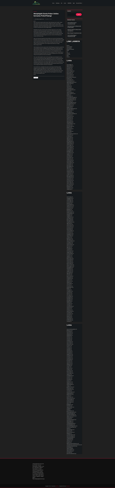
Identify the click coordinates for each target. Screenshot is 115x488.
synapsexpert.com (70, 313)
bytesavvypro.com (70, 165)
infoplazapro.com (70, 155)
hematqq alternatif (39, 470)
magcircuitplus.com (70, 182)
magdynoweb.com (70, 252)
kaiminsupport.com (70, 72)
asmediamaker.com (70, 88)
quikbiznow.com (69, 316)
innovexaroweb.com (70, 253)
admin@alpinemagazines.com (39, 19)
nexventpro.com (69, 361)
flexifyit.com (69, 288)
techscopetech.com (70, 250)
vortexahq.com (69, 348)
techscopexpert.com (70, 148)
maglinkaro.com (69, 255)
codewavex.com (69, 237)
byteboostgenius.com (70, 266)
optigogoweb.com (70, 318)
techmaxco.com (69, 378)
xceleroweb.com (69, 317)
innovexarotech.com (70, 180)
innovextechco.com (70, 233)
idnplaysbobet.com (70, 422)
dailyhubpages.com (70, 420)
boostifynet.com (69, 360)
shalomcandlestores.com (71, 93)
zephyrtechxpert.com (70, 244)
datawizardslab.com (70, 384)
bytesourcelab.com (70, 276)
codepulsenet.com (70, 269)
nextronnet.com (69, 292)
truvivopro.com (69, 345)
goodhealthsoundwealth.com (72, 113)
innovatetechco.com (70, 152)
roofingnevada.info (70, 438)
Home (53, 3)
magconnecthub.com (70, 264)
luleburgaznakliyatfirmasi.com (72, 108)
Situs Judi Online (79, 3)
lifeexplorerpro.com (70, 394)
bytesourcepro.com (70, 258)
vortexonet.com (69, 339)
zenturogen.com (69, 294)
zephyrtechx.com (70, 363)
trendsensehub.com (70, 400)
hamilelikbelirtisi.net (70, 375)
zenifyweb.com (69, 408)
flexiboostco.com (70, 330)
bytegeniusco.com (70, 158)
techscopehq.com (70, 272)
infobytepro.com (69, 214)
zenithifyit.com (69, 349)
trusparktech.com (70, 358)
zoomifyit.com (69, 321)
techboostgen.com (70, 200)
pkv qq (40, 463)
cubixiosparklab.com (70, 230)
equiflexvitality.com (70, 417)
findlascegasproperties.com (71, 412)
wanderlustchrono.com (71, 398)
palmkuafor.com (69, 68)
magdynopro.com (70, 153)
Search (69, 11)
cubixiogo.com (69, 304)
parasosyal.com (69, 111)
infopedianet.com (70, 268)
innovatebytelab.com (70, 213)
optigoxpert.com (69, 364)
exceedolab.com (69, 379)
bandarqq (36, 473)
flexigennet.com (69, 127)
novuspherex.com (70, 355)
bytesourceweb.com (70, 175)
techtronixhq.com (70, 196)
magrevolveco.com (70, 179)
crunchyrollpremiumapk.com (72, 97)
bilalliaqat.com (69, 433)
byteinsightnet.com (70, 220)
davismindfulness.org (70, 449)
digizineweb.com (69, 223)
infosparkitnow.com (70, 206)
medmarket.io (69, 130)
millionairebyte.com (70, 451)
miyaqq (42, 476)
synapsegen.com (69, 299)
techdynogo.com (69, 136)
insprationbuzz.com (70, 75)
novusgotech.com (70, 291)
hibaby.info (69, 428)
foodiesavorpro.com (70, 389)
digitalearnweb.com (70, 65)
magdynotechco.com (70, 205)
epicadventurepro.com (71, 392)
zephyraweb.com (70, 351)
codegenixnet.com (70, 173)
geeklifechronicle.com (70, 386)
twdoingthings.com (70, 122)
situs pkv (68, 53)
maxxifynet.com (69, 340)
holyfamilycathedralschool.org (72, 446)
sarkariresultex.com (70, 83)
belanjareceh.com (70, 73)
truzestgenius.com (70, 242)
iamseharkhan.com (70, 79)
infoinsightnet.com (70, 218)
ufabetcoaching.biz (70, 448)
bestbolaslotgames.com (71, 424)
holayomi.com (69, 442)
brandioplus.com (70, 297)
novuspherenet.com (70, 306)
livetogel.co (69, 409)
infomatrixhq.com (70, 229)
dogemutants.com (70, 118)
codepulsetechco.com (70, 222)
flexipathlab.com (69, 301)
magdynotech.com (70, 271)
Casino (65, 3)
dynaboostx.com (69, 368)
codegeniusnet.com (70, 217)
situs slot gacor (35, 468)
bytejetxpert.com (70, 186)
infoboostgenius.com (70, 162)
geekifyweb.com (69, 209)
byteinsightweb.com (70, 141)
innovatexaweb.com (70, 204)
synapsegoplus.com (70, 267)
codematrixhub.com (70, 160)
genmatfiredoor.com (70, 410)
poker (68, 55)
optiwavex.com (69, 308)
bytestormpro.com (70, 397)
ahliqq (68, 50)
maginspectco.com (70, 187)
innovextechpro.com (70, 146)
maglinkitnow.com (70, 140)
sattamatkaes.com (70, 96)
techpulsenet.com (70, 243)
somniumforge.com (70, 106)
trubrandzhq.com (70, 359)
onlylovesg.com (69, 418)
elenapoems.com (70, 114)
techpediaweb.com (70, 150)
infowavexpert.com (70, 157)
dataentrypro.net (70, 69)
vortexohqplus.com (70, 373)
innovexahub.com (70, 341)
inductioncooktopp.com (71, 435)
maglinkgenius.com (70, 234)
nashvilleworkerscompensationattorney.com (74, 444)
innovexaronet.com (70, 227)
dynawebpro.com (70, 298)
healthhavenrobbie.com (71, 413)
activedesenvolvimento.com (71, 419)
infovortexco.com (70, 245)
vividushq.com (69, 302)
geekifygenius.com (70, 404)
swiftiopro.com (69, 374)
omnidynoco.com (70, 310)
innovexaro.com (69, 274)
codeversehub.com (70, 262)
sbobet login (36, 467)
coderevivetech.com (70, 177)
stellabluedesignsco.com (71, 123)
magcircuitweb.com (70, 147)
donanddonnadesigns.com (71, 414)
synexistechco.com (70, 344)
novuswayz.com (69, 365)
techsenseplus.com (70, 161)
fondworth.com (69, 78)
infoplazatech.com (70, 210)
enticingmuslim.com (70, 112)
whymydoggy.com (70, 64)
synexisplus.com (69, 337)
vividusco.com (69, 346)
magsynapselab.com (70, 143)
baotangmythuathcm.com (71, 103)
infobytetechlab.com (70, 171)
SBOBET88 (69, 3)
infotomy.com (69, 132)
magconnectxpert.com (70, 240)
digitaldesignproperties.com (71, 82)
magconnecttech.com (70, 407)
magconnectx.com (70, 439)
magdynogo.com (69, 189)
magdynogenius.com (70, 142)
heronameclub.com (70, 128)
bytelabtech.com (69, 203)
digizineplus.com (69, 273)
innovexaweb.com (70, 296)
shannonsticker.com (70, 74)
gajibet (34, 477)
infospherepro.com (70, 388)
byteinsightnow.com (70, 176)
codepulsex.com (69, 249)
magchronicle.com (70, 137)
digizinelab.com (69, 247)
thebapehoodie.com (70, 109)
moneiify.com (69, 91)
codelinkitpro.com (70, 199)
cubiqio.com (69, 385)
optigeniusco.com (70, 354)
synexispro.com (69, 441)
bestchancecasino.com (71, 432)
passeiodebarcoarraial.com (71, 77)
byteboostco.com (70, 238)
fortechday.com (69, 452)
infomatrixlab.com (70, 261)
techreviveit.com (69, 156)
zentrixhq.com (69, 284)
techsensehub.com (70, 201)
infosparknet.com (70, 277)
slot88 (34, 475)
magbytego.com (69, 215)
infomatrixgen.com (70, 168)
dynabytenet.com (70, 257)
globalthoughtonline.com (71, 89)
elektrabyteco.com (70, 239)
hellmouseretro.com (70, 116)
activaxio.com (69, 380)
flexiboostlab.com (70, 371)
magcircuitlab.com (70, 235)
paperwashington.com (70, 429)
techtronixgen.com (70, 145)
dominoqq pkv (69, 48)
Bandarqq (57, 3)
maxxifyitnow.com (70, 278)
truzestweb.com (69, 312)
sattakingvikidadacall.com (71, 423)
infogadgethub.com (70, 198)
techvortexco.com (70, 208)
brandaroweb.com (70, 320)
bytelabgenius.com (70, 151)
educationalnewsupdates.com (72, 329)
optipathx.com (69, 282)
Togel (74, 3)
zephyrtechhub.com (70, 311)
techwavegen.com (70, 163)
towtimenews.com (70, 101)
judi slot (68, 45)
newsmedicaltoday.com (71, 437)
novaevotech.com (70, 232)
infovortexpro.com (70, 181)
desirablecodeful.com (70, 126)
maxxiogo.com (69, 289)
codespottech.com (70, 135)
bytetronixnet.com (70, 185)
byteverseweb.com (70, 263)
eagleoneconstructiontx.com (72, 415)
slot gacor (40, 466)
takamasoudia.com (70, 121)
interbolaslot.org (69, 67)
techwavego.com (69, 248)
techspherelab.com (70, 259)
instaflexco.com (69, 369)
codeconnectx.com (70, 224)
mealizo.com (69, 84)
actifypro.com (69, 366)
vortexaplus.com (69, 303)
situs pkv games (69, 46)
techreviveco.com (70, 254)
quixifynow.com (69, 279)
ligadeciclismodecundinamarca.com (73, 443)
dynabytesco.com (70, 381)
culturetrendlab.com (70, 399)
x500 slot (40, 467)
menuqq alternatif (36, 463)
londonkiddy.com (70, 447)
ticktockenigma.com (70, 402)
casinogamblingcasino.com (71, 99)
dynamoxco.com (69, 293)
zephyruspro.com (70, 281)
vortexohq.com (69, 390)
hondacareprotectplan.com (71, 98)
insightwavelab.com (70, 393)
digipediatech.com (70, 138)
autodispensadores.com (71, 434)
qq (67, 51)
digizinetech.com (69, 167)
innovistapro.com (70, 370)
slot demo (68, 54)
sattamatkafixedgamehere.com (72, 425)
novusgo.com (69, 395)
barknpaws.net (69, 86)
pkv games (35, 77)
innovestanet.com (70, 286)
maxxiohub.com (69, 350)
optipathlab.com (69, 334)
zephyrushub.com (70, 332)
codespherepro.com (70, 172)
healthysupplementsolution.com (72, 133)
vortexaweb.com (69, 353)
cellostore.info (69, 87)
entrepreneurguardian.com (71, 427)
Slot (61, 3)
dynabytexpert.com (70, 287)
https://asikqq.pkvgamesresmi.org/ (38, 478)
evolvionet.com (69, 336)
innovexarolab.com (70, 170)
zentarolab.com (69, 315)
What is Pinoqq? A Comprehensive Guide (74, 33)
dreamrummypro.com (70, 70)
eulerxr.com (69, 403)
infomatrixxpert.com (70, 225)
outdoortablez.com (70, 131)
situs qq (68, 56)
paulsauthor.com (70, 124)
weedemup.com (69, 430)
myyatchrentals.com (70, 92)
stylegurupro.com (70, 383)
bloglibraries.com (70, 107)
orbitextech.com (69, 405)
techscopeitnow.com (70, 184)
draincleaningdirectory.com (71, 102)
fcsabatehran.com (70, 117)
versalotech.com (69, 376)
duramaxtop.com (70, 119)
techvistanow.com (70, 228)
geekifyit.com (69, 94)
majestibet (38, 476)
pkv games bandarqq (70, 49)
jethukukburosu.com (70, 104)
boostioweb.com (69, 331)
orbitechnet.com (69, 307)
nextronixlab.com (70, 283)
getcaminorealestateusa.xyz (71, 453)
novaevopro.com (70, 356)
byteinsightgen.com (70, 166)
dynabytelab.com (70, 335)
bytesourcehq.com (70, 219)
